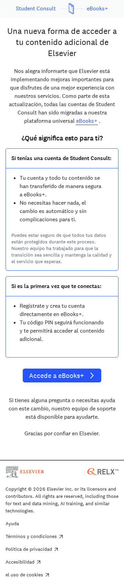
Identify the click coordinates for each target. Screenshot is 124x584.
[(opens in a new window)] (102, 471)
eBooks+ (86, 120)
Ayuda (12, 523)
